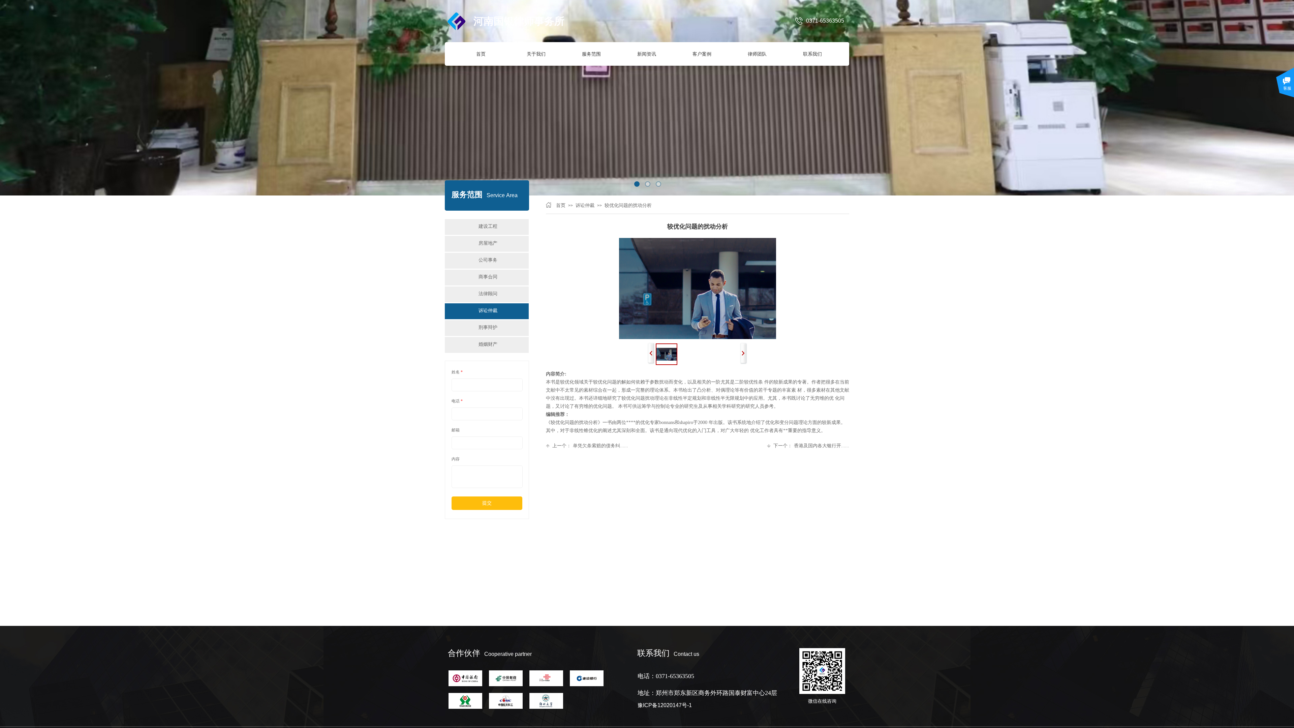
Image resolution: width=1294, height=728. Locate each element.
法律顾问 (488, 293)
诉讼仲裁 (585, 205)
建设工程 (488, 226)
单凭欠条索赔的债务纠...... (590, 445)
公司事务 (488, 260)
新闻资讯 (646, 54)
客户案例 (701, 54)
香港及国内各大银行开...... (811, 445)
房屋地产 (488, 243)
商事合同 (488, 276)
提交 (487, 503)
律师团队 (757, 54)
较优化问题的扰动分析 (628, 205)
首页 (481, 54)
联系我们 (812, 54)
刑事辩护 (488, 327)
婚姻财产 (488, 344)
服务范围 (591, 54)
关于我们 (536, 54)
